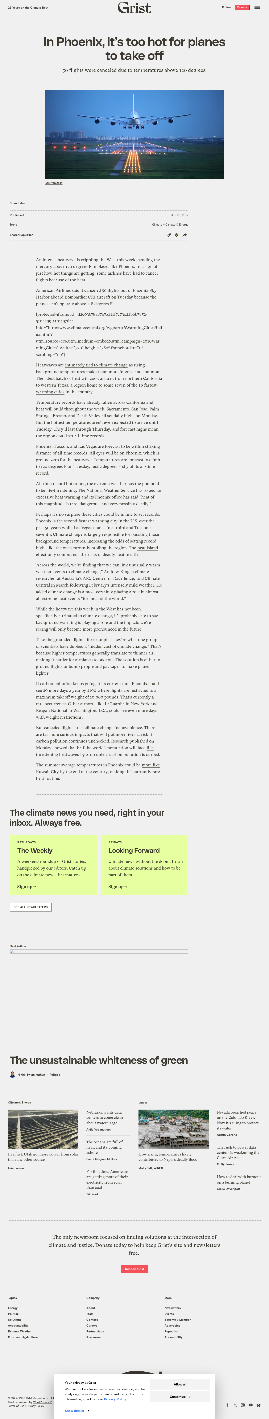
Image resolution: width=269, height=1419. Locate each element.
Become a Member (178, 1319)
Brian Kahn (17, 203)
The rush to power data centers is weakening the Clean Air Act (238, 1152)
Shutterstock (53, 182)
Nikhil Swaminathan (31, 1074)
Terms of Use (16, 1405)
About (90, 1308)
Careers (91, 1325)
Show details (74, 1411)
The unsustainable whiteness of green (99, 1059)
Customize (178, 1396)
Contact (92, 1319)
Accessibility (174, 1337)
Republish (171, 1331)
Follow (226, 7)
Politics (54, 1074)
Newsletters (173, 1308)
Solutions (14, 1319)
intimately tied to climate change (96, 365)
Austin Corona (227, 1134)
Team (90, 1313)
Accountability (18, 1325)
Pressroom (94, 1337)
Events (169, 1313)
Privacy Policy (35, 1405)
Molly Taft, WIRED (150, 1168)
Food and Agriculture (23, 1337)
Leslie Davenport (228, 1189)
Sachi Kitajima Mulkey (101, 1159)
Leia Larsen (16, 1168)
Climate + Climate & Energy (170, 224)
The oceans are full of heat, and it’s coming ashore (104, 1147)
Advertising (172, 1325)
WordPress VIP (42, 1402)
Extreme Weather (20, 1331)
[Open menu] (257, 7)
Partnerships (95, 1331)
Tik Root (92, 1194)
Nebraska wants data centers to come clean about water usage (104, 1117)
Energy (13, 1308)
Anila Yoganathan (98, 1129)
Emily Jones (225, 1164)
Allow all (180, 1384)
